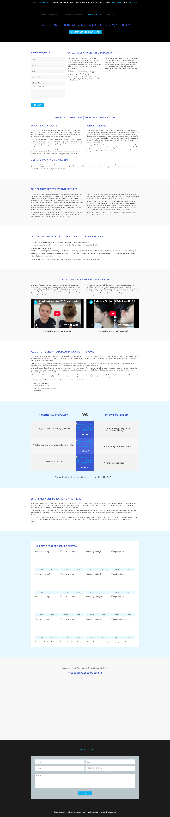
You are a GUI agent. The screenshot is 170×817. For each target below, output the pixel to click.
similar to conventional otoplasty (62, 510)
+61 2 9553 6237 (133, 2)
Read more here (117, 2)
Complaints (90, 812)
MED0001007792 (43, 2)
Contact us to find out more (85, 32)
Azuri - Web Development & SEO (105, 812)
